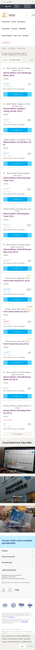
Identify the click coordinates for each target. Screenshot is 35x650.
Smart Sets (17, 36)
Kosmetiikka (6, 29)
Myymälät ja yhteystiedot (27, 6)
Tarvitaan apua (7, 562)
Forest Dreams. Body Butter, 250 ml (16, 281)
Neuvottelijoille (7, 36)
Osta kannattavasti (8, 557)
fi (2, 6)
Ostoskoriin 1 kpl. (17, 94)
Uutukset (25, 36)
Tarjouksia (6, 42)
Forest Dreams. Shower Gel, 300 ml (16, 312)
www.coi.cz (11, 617)
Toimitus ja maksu (16, 6)
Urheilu (13, 22)
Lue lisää (30, 646)
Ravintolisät (6, 22)
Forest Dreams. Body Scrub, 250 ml (16, 344)
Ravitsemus (21, 22)
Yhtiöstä (4, 551)
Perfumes (14, 29)
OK (22, 646)
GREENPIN (22, 29)
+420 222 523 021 (9, 570)
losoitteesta (25, 621)
